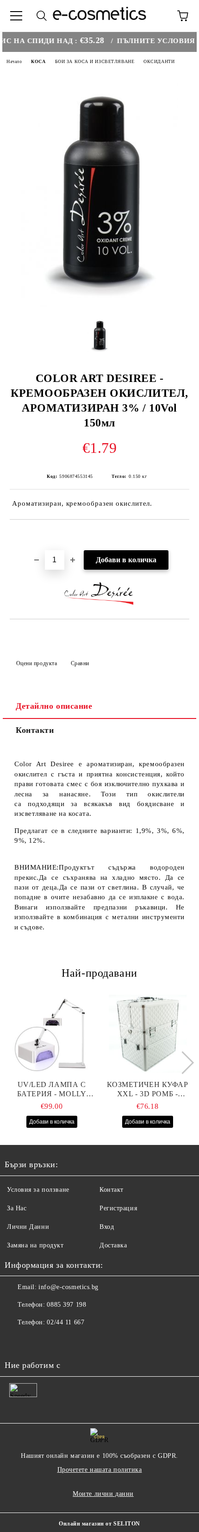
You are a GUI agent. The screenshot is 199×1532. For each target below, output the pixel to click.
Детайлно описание (54, 706)
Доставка (113, 1245)
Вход (107, 1226)
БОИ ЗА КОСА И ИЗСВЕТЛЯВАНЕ (95, 61)
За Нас (16, 1208)
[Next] (182, 1062)
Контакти (35, 730)
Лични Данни (28, 1226)
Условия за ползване (38, 1189)
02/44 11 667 (65, 1322)
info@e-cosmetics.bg (68, 1287)
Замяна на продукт (35, 1245)
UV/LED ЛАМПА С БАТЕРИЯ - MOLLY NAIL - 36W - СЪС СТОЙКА (51, 1090)
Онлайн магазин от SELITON (99, 1523)
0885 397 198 (66, 1304)
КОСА (38, 61)
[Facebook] (16, 1341)
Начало (14, 61)
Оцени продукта (36, 663)
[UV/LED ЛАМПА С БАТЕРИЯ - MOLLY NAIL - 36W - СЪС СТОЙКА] (52, 1033)
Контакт (112, 1189)
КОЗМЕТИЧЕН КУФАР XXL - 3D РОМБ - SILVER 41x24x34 (147, 1090)
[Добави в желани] (182, 535)
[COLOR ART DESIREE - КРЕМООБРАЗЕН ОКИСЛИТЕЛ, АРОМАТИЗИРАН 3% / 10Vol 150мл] (99, 305)
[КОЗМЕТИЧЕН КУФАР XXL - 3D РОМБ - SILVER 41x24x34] (148, 1033)
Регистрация (118, 1208)
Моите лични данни (103, 1493)
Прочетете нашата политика (99, 1469)
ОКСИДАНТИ (158, 61)
